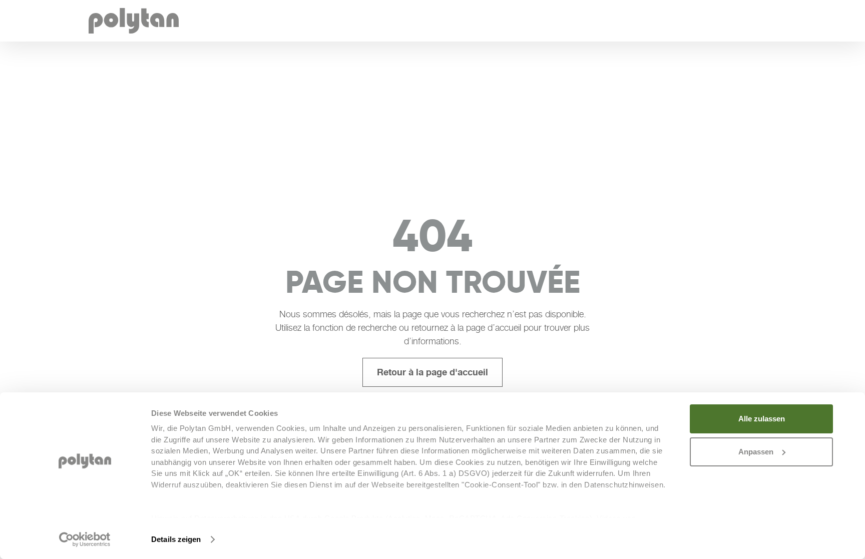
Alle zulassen (761, 418)
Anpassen (755, 451)
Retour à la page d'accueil (432, 371)
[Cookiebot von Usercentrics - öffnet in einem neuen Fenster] (85, 539)
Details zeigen (176, 539)
